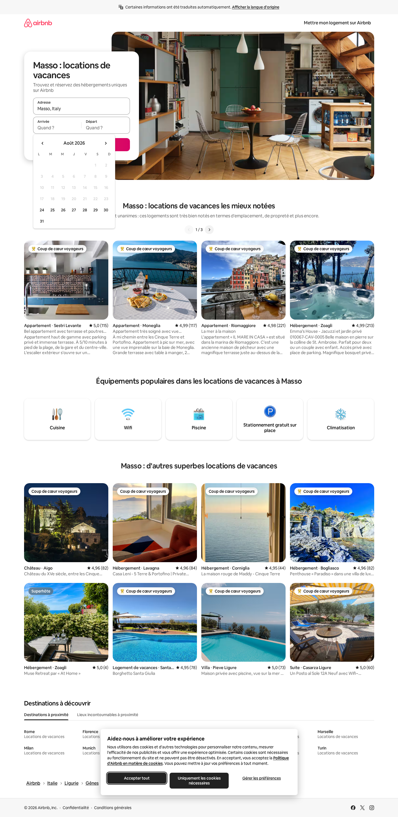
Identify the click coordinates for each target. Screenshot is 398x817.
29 (95, 210)
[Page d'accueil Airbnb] (38, 22)
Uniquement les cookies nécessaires (199, 781)
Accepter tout (137, 778)
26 (63, 210)
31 (42, 221)
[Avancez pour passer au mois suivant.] (105, 143)
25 (52, 210)
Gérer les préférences (261, 778)
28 (85, 210)
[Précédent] (189, 229)
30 (106, 210)
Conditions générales (113, 807)
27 (74, 210)
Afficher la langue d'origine (255, 7)
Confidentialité (76, 807)
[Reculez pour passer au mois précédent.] (42, 143)
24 (42, 210)
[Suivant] (209, 229)
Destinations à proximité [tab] (46, 714)
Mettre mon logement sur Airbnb (337, 23)
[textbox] (57, 127)
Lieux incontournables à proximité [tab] (107, 714)
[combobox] (81, 108)
